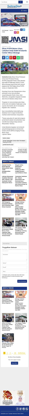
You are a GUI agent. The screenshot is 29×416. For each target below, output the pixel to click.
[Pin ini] (14, 57)
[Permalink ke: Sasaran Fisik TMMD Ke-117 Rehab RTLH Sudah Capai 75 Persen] (8, 337)
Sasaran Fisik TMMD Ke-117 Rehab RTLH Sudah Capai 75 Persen (8, 345)
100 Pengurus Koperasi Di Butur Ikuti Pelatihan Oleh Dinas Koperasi (7, 301)
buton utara (6, 138)
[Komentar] (21, 57)
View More (14, 363)
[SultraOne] (14, 6)
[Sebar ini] (3, 57)
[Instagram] (15, 32)
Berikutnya (21, 353)
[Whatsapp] (18, 57)
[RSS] (18, 32)
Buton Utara (9, 54)
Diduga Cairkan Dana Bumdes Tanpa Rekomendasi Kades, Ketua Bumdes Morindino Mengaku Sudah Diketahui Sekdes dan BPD (20, 208)
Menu (25, 10)
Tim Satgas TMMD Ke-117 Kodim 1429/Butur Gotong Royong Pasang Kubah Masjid (21, 231)
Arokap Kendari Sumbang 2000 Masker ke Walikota (21, 150)
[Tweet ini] (7, 57)
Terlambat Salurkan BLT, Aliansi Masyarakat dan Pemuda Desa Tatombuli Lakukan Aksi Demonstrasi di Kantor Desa (21, 181)
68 (15, 353)
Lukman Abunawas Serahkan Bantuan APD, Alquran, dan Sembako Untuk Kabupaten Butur (7, 179)
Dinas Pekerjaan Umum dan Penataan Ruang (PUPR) (14, 141)
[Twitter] (24, 29)
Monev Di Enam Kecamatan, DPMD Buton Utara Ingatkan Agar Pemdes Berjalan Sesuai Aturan (7, 327)
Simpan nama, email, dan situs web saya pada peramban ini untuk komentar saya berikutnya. (13, 276)
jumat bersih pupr (8, 144)
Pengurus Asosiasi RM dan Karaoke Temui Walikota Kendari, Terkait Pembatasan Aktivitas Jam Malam (8, 152)
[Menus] (27, 2)
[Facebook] (21, 29)
